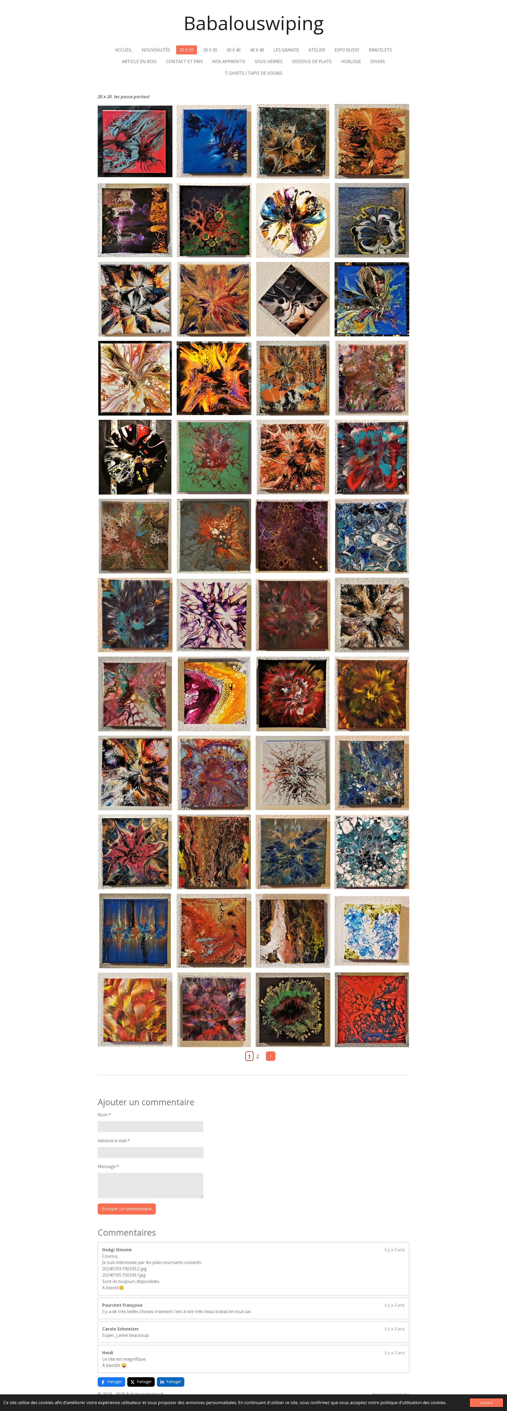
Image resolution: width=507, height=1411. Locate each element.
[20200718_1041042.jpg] (214, 220)
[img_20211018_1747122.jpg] (135, 851)
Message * (108, 1166)
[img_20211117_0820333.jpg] (371, 1009)
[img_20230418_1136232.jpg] (135, 141)
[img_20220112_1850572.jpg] (135, 299)
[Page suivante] (270, 1056)
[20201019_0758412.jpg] (292, 851)
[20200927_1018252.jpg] (292, 615)
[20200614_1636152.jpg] (135, 536)
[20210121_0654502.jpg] (214, 299)
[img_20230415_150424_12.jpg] (371, 615)
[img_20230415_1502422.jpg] (135, 930)
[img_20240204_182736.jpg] (135, 457)
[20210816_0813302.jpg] (292, 220)
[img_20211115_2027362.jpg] (292, 457)
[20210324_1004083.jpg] (292, 299)
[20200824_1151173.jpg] (371, 536)
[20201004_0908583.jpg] (292, 694)
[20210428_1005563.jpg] (214, 694)
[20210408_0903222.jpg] (371, 930)
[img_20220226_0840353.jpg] (135, 220)
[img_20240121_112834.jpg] (292, 141)
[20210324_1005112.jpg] (135, 1009)
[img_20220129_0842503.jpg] (292, 772)
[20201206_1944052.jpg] (214, 772)
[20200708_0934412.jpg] (214, 536)
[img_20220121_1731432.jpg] (214, 615)
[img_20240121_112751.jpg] (214, 141)
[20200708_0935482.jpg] (214, 457)
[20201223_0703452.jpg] (371, 141)
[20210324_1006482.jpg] (292, 930)
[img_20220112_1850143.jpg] (135, 772)
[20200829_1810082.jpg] (135, 615)
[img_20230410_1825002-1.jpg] (214, 378)
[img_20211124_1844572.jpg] (292, 1009)
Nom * (104, 1115)
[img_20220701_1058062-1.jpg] (135, 694)
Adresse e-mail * (114, 1141)
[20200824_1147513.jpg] (371, 851)
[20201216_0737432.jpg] (214, 930)
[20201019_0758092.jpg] (371, 772)
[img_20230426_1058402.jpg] (371, 220)
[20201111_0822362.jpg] (371, 694)
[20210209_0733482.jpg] (214, 851)
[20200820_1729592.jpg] (371, 457)
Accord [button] (486, 1402)
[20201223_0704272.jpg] (292, 378)
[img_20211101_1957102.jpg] (371, 299)
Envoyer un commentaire (127, 1209)
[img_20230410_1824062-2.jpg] (135, 378)
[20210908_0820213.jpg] (214, 1009)
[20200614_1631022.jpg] (371, 378)
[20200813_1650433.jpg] (292, 536)
